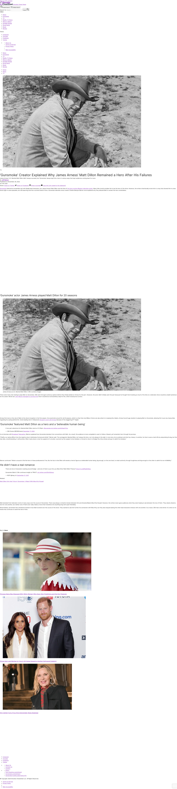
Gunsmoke (3, 188)
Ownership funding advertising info (16, 775)
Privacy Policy (10, 46)
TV (3, 18)
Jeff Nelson (5, 180)
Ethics (7, 770)
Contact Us (9, 767)
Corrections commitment (13, 774)
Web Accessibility (11, 50)
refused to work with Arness (47, 420)
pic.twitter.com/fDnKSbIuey (45, 472)
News (4, 14)
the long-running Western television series (80, 188)
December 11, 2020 (29, 431)
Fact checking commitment (14, 772)
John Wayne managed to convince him (26, 396)
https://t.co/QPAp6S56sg (83, 469)
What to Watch (7, 21)
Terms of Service (11, 44)
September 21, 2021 (23, 475)
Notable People (7, 23)
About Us (8, 43)
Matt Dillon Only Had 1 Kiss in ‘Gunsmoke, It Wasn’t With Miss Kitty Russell (22, 481)
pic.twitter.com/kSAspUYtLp (59, 428)
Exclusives (6, 16)
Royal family (6, 25)
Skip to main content (6, 1)
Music (4, 27)
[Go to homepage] (6, 754)
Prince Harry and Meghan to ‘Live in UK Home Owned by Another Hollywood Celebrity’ (28, 661)
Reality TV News (8, 20)
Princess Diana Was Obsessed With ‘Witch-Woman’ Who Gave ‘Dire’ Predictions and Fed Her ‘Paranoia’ (33, 594)
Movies (5, 28)
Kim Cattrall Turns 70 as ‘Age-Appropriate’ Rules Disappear (19, 713)
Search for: (3, 10)
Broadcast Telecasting (18, 434)
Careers (8, 768)
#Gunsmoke (47, 428)
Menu (2, 11)
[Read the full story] (47, 590)
